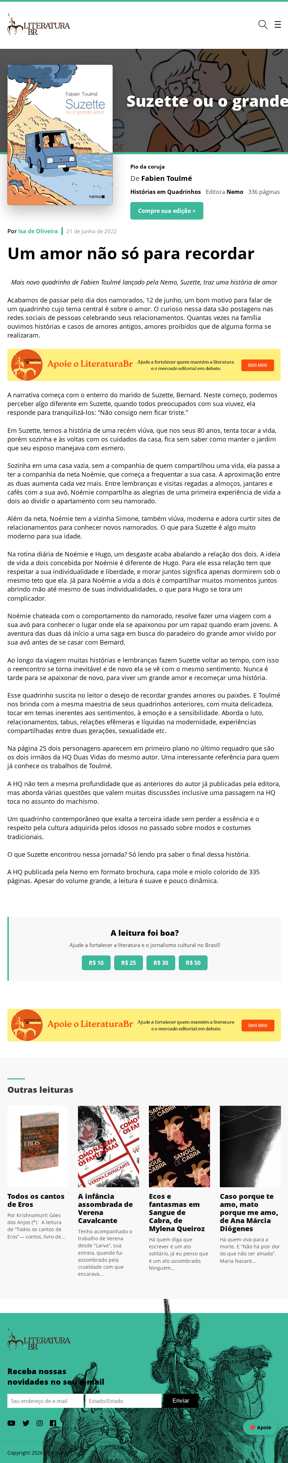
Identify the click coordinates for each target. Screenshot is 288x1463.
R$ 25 (128, 963)
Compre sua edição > (167, 211)
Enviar (180, 1400)
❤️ (260, 1427)
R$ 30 (160, 963)
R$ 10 (96, 963)
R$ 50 (193, 963)
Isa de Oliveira (38, 231)
